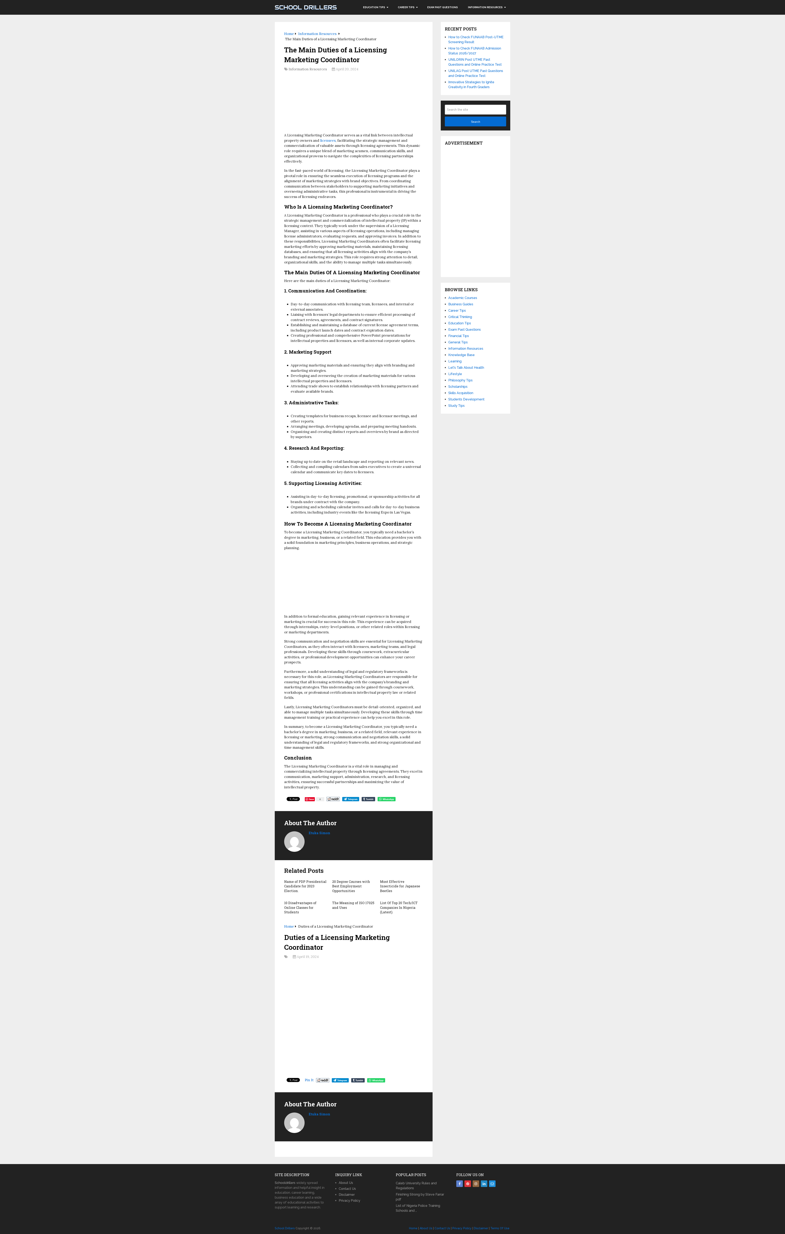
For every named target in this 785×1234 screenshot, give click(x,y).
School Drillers (306, 7)
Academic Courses (462, 298)
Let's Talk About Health (466, 368)
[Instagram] (476, 1183)
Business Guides (460, 304)
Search (475, 121)
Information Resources (485, 7)
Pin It (309, 1080)
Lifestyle (455, 374)
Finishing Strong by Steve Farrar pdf (420, 1196)
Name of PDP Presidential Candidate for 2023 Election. (305, 886)
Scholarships (458, 387)
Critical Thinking (460, 317)
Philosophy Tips (460, 380)
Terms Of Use (499, 1228)
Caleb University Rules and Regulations (416, 1185)
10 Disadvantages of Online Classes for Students (300, 907)
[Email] (492, 1183)
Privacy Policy (349, 1201)
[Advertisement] (353, 103)
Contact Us (347, 1189)
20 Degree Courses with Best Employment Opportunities (351, 886)
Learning (455, 361)
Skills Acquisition (460, 393)
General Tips (458, 342)
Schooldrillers (285, 1183)
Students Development (466, 399)
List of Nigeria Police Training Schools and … (418, 1208)
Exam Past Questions (442, 7)
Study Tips (456, 406)
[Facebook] (459, 1183)
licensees (328, 140)
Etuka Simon (319, 833)
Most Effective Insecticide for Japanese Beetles (400, 886)
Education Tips (374, 7)
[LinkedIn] (484, 1183)
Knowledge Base (461, 355)
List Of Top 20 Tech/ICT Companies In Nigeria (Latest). (399, 907)
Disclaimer (347, 1195)
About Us (346, 1183)
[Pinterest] (467, 1183)
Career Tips (406, 7)
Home (413, 1228)
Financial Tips (458, 336)
